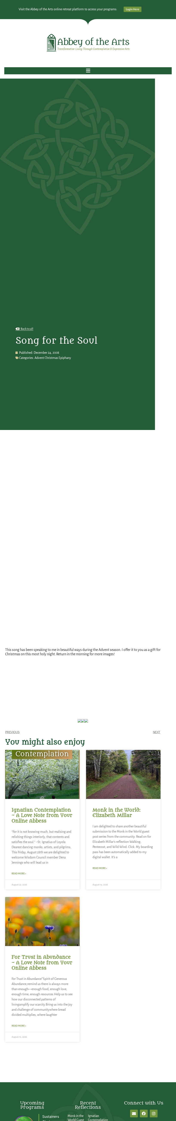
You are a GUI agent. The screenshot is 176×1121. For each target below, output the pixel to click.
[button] (88, 70)
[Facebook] (144, 1113)
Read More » (19, 873)
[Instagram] (154, 1113)
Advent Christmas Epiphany (53, 358)
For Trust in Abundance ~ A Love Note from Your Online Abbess (42, 962)
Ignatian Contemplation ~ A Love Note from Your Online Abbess (42, 815)
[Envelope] (134, 1113)
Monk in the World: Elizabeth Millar (116, 812)
